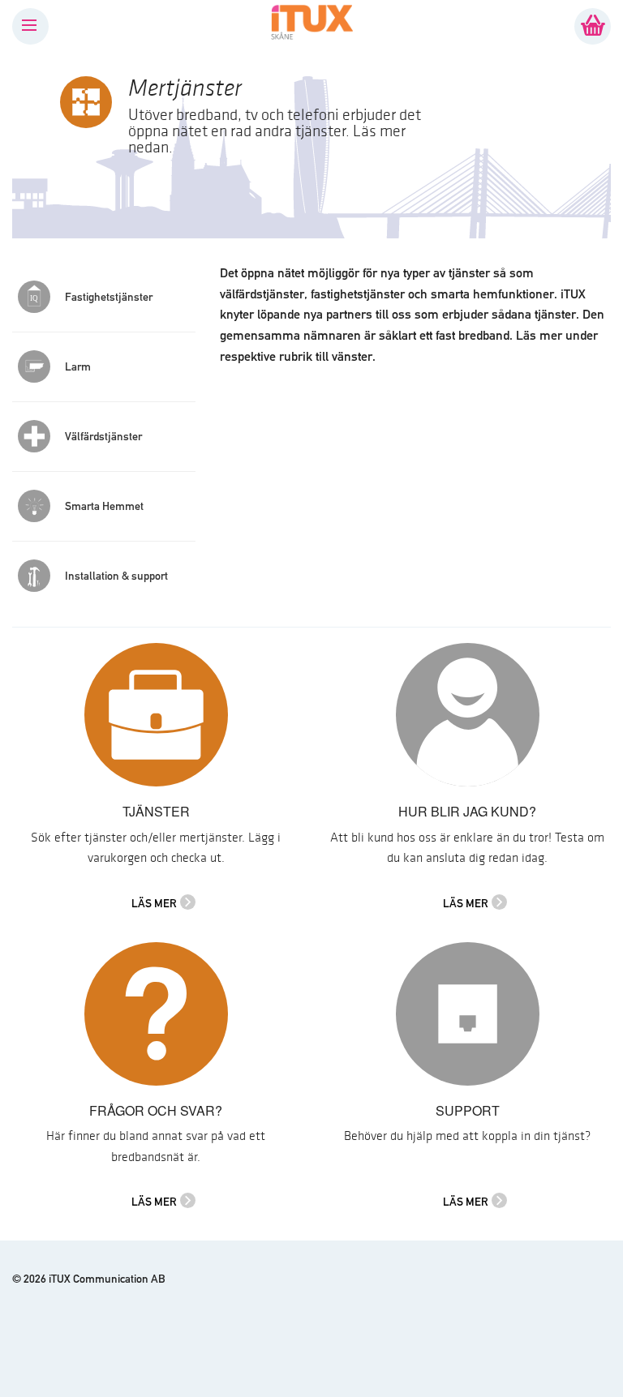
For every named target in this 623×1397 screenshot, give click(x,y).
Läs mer (154, 903)
